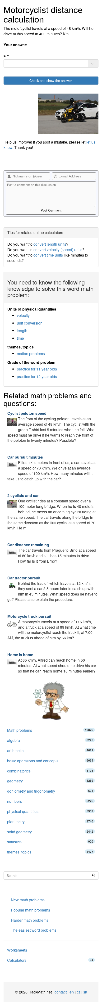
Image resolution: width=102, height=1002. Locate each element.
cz (78, 992)
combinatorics (50, 771)
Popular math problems (30, 910)
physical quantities (50, 811)
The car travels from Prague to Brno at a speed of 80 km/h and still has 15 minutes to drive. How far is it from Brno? (51, 553)
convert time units (48, 255)
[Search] (93, 875)
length (22, 330)
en (72, 992)
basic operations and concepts (50, 760)
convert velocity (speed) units (57, 249)
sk (85, 992)
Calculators (50, 960)
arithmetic (50, 750)
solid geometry (50, 832)
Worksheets (17, 950)
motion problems (31, 353)
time (20, 338)
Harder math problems (29, 920)
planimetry (50, 821)
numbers (50, 801)
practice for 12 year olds (37, 376)
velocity (23, 315)
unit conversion (29, 323)
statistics (50, 841)
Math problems (50, 730)
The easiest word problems (33, 930)
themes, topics (50, 852)
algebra (50, 740)
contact (61, 992)
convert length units (49, 244)
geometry (50, 781)
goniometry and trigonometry (50, 791)
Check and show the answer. (51, 80)
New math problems (28, 900)
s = (6, 55)
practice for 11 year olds (37, 369)
